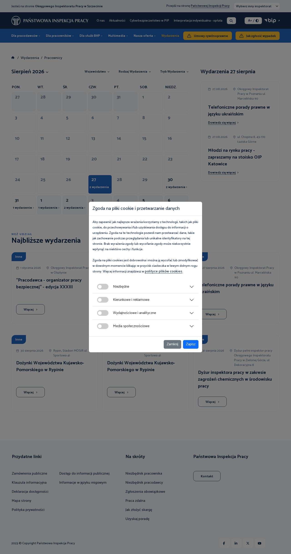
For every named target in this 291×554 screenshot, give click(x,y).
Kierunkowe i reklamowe (131, 300)
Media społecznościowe (131, 326)
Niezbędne (121, 287)
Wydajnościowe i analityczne (134, 313)
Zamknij (172, 344)
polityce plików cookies (163, 271)
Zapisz (191, 344)
